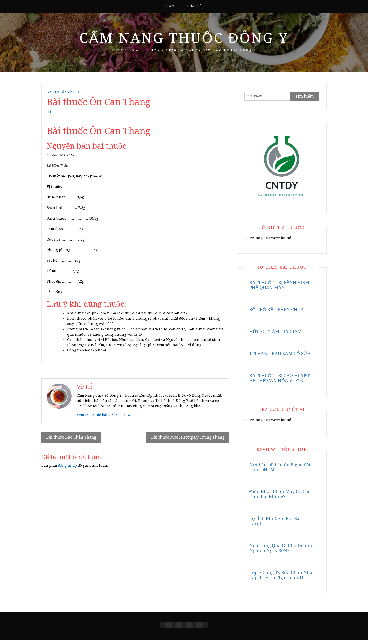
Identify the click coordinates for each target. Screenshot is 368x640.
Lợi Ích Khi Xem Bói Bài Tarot (275, 521)
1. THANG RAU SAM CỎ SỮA (280, 353)
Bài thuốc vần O (63, 92)
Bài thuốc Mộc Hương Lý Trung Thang (187, 437)
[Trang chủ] (168, 625)
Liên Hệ (194, 6)
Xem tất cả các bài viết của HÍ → (104, 415)
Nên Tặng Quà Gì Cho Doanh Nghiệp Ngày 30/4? (280, 548)
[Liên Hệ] (189, 625)
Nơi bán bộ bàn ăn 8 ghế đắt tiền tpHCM (280, 467)
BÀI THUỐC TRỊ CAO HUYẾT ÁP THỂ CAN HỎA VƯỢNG (279, 378)
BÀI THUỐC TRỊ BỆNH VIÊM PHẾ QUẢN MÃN (279, 285)
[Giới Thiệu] (178, 625)
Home (171, 6)
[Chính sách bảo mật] (199, 625)
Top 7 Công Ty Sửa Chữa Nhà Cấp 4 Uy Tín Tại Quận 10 (280, 575)
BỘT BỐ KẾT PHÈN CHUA (276, 309)
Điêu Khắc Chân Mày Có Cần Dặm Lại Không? (280, 494)
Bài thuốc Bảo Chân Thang (71, 437)
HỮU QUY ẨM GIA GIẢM (275, 331)
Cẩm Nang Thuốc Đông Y (184, 38)
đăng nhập (67, 465)
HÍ (49, 112)
